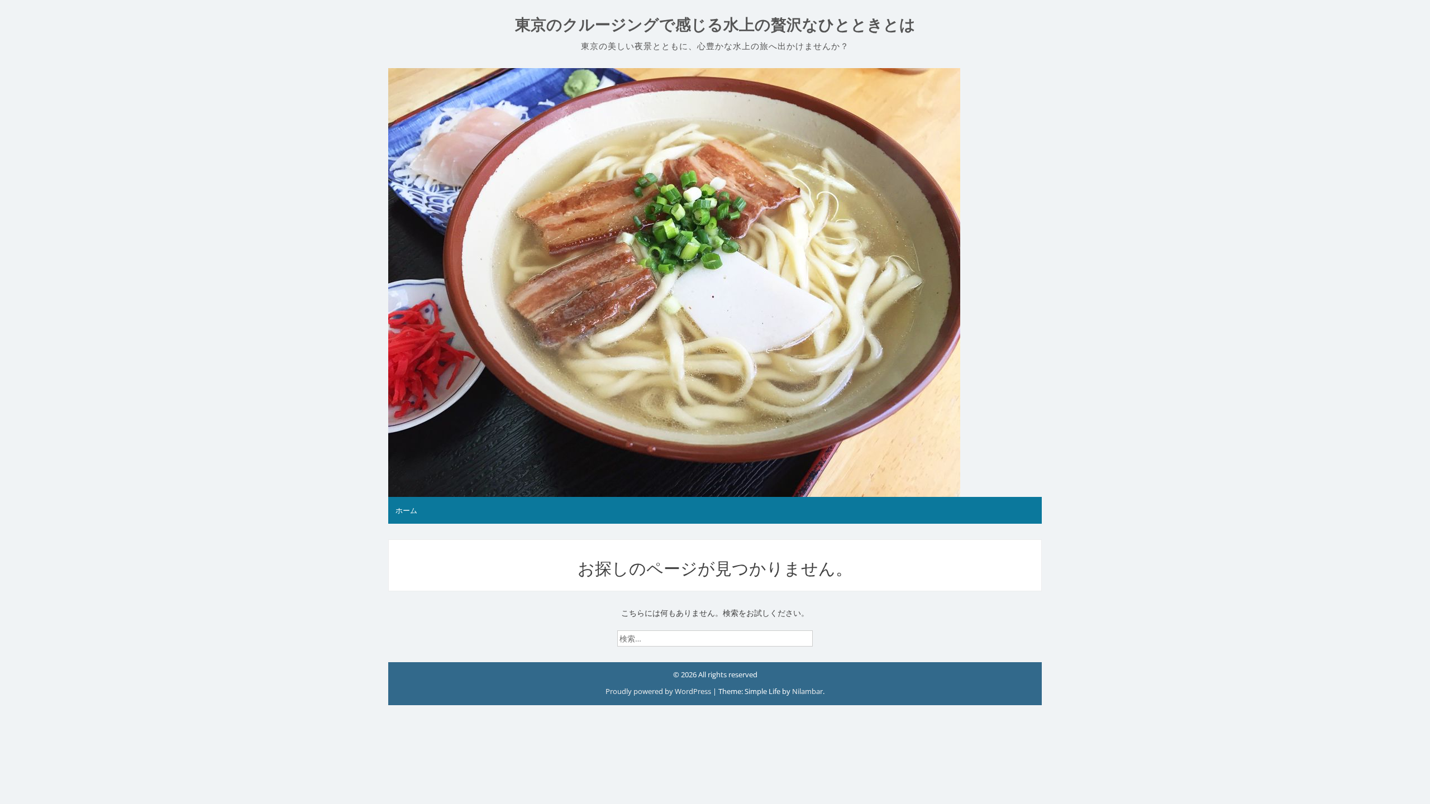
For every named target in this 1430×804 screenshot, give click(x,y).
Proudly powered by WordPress (659, 691)
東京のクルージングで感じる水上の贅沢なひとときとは (715, 25)
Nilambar (807, 691)
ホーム (406, 510)
